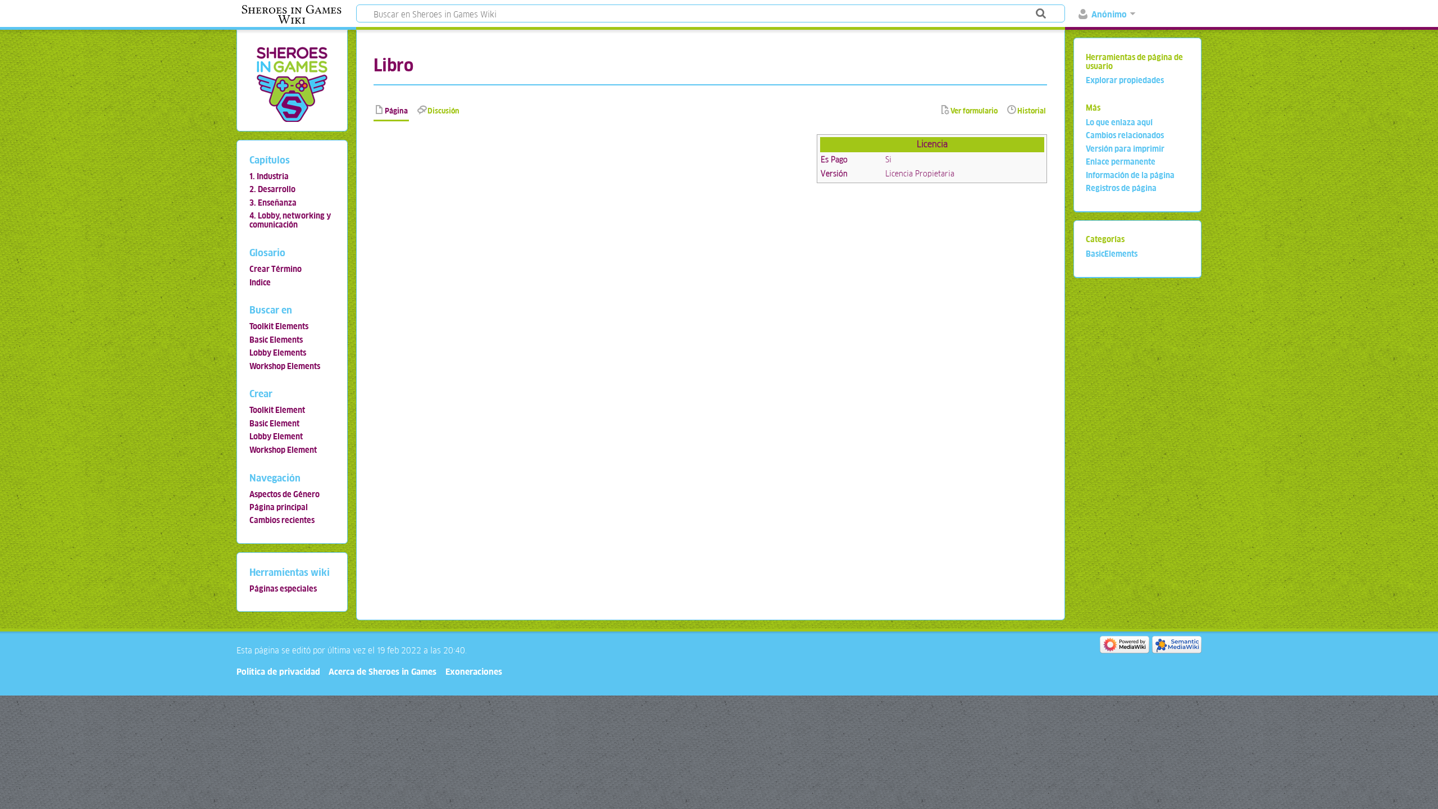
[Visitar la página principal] (292, 84)
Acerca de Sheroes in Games (382, 671)
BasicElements (1111, 254)
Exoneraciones (473, 671)
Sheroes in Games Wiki (292, 14)
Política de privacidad (278, 671)
